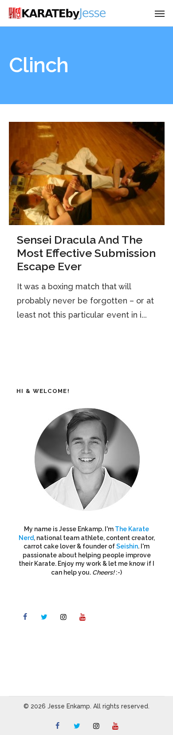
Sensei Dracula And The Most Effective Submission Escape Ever (86, 253)
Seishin (127, 546)
